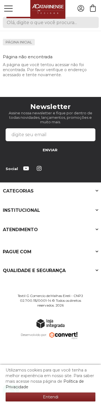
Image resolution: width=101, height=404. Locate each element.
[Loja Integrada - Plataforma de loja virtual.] (50, 323)
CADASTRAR (50, 150)
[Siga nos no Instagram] (40, 168)
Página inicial (19, 42)
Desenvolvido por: (34, 335)
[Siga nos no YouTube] (27, 168)
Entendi (50, 397)
